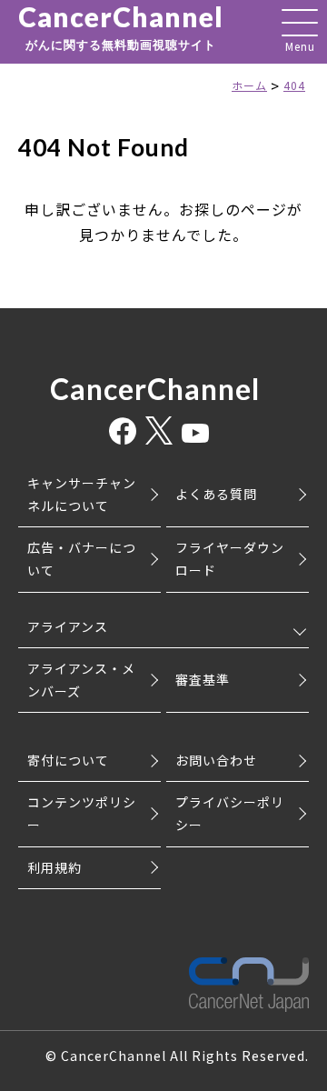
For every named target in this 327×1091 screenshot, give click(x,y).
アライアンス (67, 626)
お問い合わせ (216, 760)
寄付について (68, 760)
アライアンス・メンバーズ (81, 679)
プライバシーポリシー (229, 813)
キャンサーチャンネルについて (81, 494)
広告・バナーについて (81, 558)
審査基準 (202, 679)
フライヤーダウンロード (229, 558)
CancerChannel (120, 27)
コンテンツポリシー (81, 813)
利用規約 (54, 867)
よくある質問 (216, 494)
